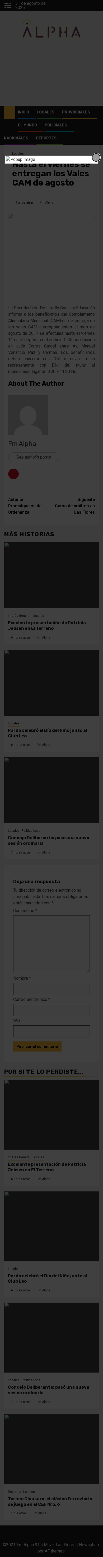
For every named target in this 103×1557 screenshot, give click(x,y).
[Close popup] (96, 157)
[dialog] (51, 160)
